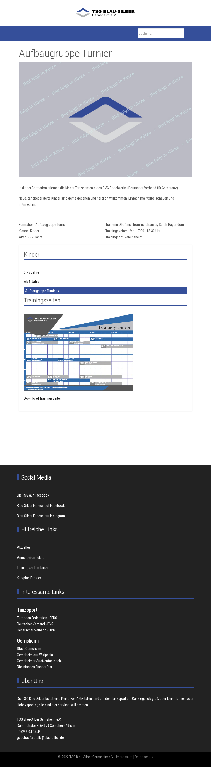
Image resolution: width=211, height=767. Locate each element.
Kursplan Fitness (29, 578)
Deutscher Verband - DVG (35, 624)
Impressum (124, 757)
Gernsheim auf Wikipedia (35, 655)
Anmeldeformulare (31, 558)
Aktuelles (24, 547)
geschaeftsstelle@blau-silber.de (40, 738)
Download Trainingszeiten (43, 398)
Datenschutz (144, 757)
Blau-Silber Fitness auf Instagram (41, 516)
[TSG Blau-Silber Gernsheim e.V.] (105, 13)
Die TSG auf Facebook (33, 495)
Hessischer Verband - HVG (36, 630)
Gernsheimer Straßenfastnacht (39, 661)
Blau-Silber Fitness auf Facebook (41, 505)
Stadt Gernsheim (29, 649)
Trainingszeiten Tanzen (33, 568)
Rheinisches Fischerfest (34, 667)
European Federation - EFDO (37, 618)
